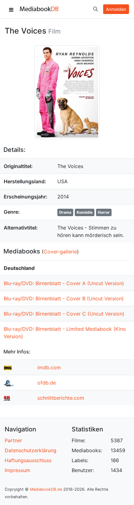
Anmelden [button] (116, 9)
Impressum (17, 470)
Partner (13, 440)
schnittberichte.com (60, 398)
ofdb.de (46, 383)
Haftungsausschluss (28, 460)
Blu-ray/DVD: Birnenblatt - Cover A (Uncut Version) (64, 283)
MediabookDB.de (46, 489)
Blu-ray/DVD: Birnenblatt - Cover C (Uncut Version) (64, 314)
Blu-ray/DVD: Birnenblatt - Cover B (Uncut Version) (64, 298)
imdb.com (49, 367)
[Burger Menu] (11, 9)
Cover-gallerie (60, 251)
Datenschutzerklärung (30, 450)
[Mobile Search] (95, 9)
